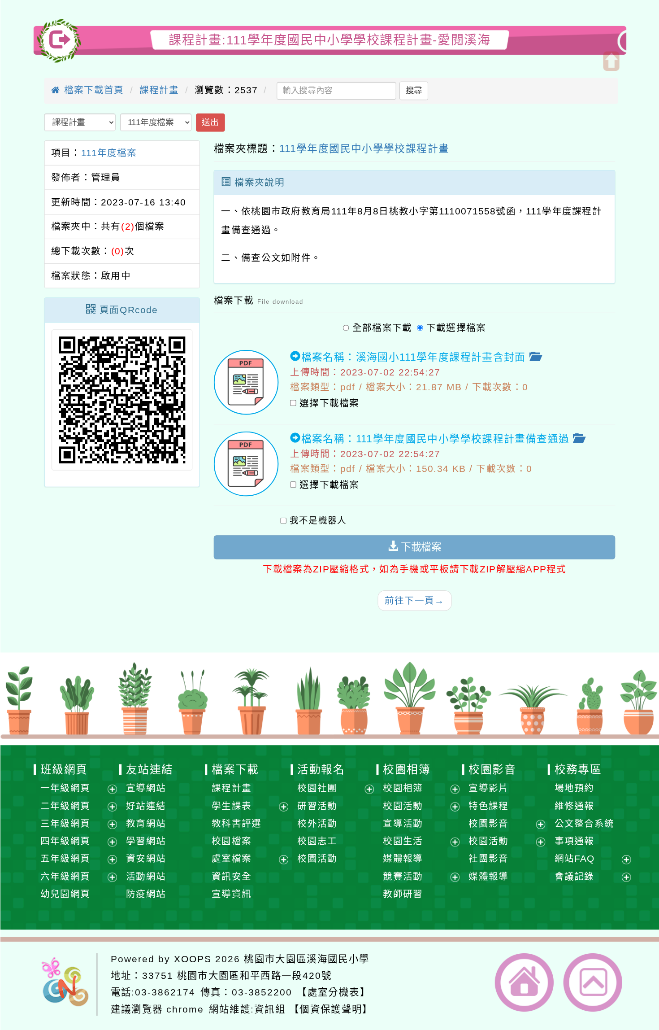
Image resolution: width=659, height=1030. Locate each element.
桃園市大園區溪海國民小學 (306, 958)
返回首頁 (524, 982)
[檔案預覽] (534, 357)
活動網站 (145, 876)
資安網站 (145, 859)
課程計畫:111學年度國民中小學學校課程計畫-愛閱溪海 (329, 40)
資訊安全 (231, 876)
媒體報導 (403, 859)
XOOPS (192, 958)
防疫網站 (145, 894)
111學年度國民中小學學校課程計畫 (364, 148)
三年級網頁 (65, 823)
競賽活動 (403, 876)
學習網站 (145, 841)
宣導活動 (403, 823)
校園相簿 (406, 769)
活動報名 (321, 769)
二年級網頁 (65, 806)
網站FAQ (574, 859)
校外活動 (317, 823)
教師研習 (403, 894)
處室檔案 (231, 859)
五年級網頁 (65, 859)
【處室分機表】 (333, 992)
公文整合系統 (584, 823)
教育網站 (145, 823)
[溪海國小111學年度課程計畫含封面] (245, 382)
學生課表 (231, 806)
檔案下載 (235, 769)
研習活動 (317, 806)
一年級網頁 (65, 788)
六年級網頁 (65, 876)
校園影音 (492, 769)
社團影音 (488, 859)
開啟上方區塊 (611, 61)
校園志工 (317, 841)
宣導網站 (145, 788)
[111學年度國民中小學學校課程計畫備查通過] (245, 463)
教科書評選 (237, 823)
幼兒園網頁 (65, 894)
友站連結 (149, 769)
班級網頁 (63, 769)
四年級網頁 (65, 841)
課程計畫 (159, 90)
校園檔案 (231, 841)
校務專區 (578, 769)
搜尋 (413, 90)
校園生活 (403, 841)
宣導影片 (488, 788)
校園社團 (317, 788)
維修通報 (574, 806)
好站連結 (145, 806)
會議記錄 (574, 876)
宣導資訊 (231, 894)
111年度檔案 (109, 153)
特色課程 (488, 806)
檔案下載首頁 (92, 90)
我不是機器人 (318, 521)
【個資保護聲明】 (331, 1009)
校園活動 (317, 859)
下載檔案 (419, 547)
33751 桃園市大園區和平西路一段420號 (237, 975)
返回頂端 (593, 982)
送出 (210, 122)
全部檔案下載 (382, 328)
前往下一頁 (414, 600)
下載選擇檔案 (456, 328)
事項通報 (574, 841)
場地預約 (574, 788)
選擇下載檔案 (329, 403)
